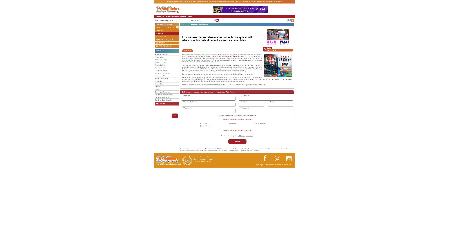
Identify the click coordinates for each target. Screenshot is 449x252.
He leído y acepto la (238, 136)
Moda (157, 89)
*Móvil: (272, 102)
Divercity (204, 123)
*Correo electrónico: (190, 102)
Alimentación (159, 57)
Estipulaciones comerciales (274, 165)
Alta (174, 116)
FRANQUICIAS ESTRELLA (165, 27)
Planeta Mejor (232, 123)
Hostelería (158, 81)
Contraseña (195, 20)
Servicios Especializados (163, 100)
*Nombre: (186, 96)
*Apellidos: (245, 96)
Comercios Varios (161, 70)
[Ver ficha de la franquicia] (278, 37)
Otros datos (288, 165)
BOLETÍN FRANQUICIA (164, 46)
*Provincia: (245, 108)
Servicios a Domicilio (162, 97)
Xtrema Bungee (206, 126)
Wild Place (271, 50)
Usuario (172, 20)
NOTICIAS (159, 33)
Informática (159, 84)
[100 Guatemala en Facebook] (265, 158)
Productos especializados (164, 95)
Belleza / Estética (161, 62)
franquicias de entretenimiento (222, 56)
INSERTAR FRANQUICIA (164, 40)
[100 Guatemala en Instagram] (289, 158)
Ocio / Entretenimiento (162, 92)
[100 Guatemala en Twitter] (277, 158)
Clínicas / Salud (160, 68)
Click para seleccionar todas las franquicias (237, 119)
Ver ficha (267, 48)
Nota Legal (259, 165)
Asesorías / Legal (161, 60)
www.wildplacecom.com (258, 85)
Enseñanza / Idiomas (162, 76)
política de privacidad (245, 136)
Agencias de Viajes (161, 54)
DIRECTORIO (160, 30)
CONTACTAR (160, 43)
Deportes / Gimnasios (162, 73)
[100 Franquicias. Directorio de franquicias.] (170, 9)
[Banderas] (291, 20)
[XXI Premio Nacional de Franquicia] (187, 160)
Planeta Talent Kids (260, 123)
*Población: (187, 108)
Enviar (237, 141)
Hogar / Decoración (161, 78)
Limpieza (158, 87)
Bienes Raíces (160, 65)
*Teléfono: (244, 102)
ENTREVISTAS (161, 37)
